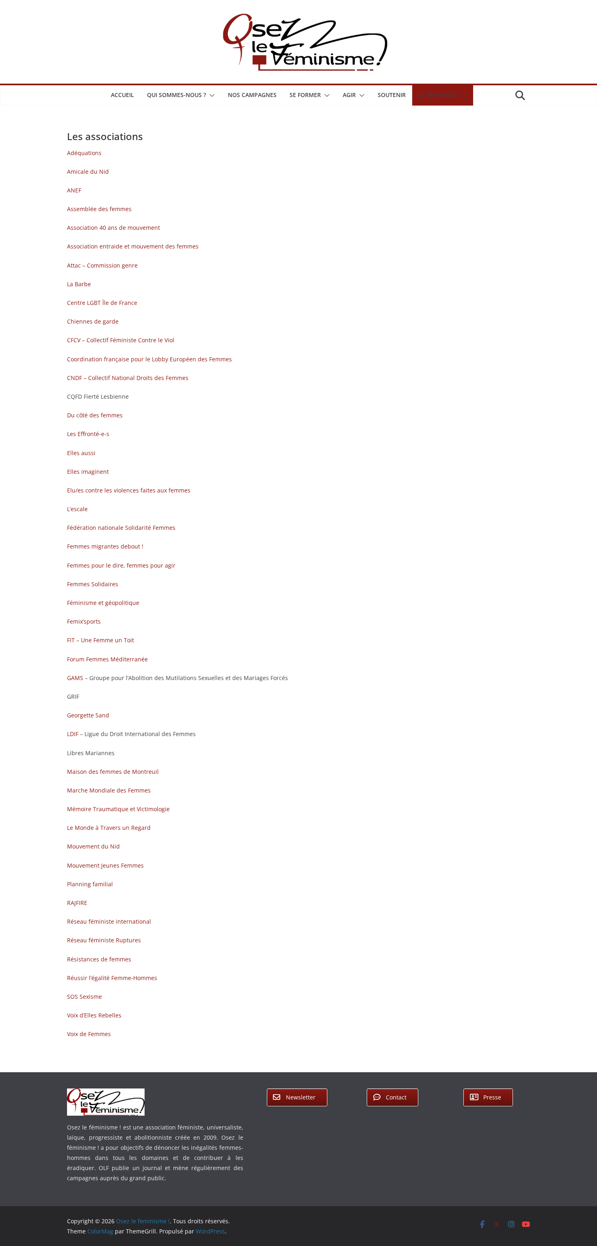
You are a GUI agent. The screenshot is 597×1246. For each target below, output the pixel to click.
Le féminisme (438, 95)
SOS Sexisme (84, 996)
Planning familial (90, 884)
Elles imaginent (88, 471)
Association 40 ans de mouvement (113, 227)
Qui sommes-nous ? (176, 95)
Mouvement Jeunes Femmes (105, 865)
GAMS (76, 678)
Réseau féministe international (109, 921)
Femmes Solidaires (92, 584)
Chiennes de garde (93, 321)
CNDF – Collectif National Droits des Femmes (127, 378)
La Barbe (79, 284)
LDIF (73, 734)
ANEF (74, 190)
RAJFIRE (77, 903)
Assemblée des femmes (99, 209)
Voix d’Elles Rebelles (94, 1015)
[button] (210, 95)
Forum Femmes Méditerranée (107, 659)
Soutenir (392, 95)
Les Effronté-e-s (88, 434)
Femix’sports (84, 621)
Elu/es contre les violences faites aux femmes (128, 490)
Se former (305, 95)
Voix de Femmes (89, 1034)
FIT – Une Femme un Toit (100, 640)
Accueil (122, 95)
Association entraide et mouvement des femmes (133, 246)
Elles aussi (81, 453)
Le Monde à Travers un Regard (109, 827)
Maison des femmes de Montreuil (113, 771)
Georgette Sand (88, 715)
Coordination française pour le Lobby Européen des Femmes (149, 359)
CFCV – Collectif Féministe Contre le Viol (120, 340)
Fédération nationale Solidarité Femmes (121, 527)
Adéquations (84, 153)
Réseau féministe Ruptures (104, 940)
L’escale (77, 509)
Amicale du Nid (88, 171)
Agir (349, 95)
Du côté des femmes (95, 415)
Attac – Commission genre (102, 265)
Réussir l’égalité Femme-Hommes (112, 978)
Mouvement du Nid (93, 846)
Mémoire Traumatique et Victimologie (118, 809)
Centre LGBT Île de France (102, 303)
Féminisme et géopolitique (103, 603)
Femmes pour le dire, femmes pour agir (121, 565)
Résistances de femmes (99, 959)
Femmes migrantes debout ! (105, 546)
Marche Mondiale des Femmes (109, 790)
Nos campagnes (252, 95)
